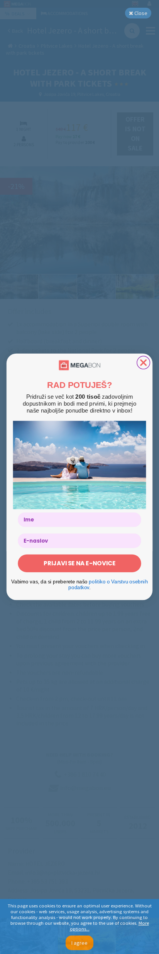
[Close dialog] (143, 362)
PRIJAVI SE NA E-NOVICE (79, 564)
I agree (79, 942)
